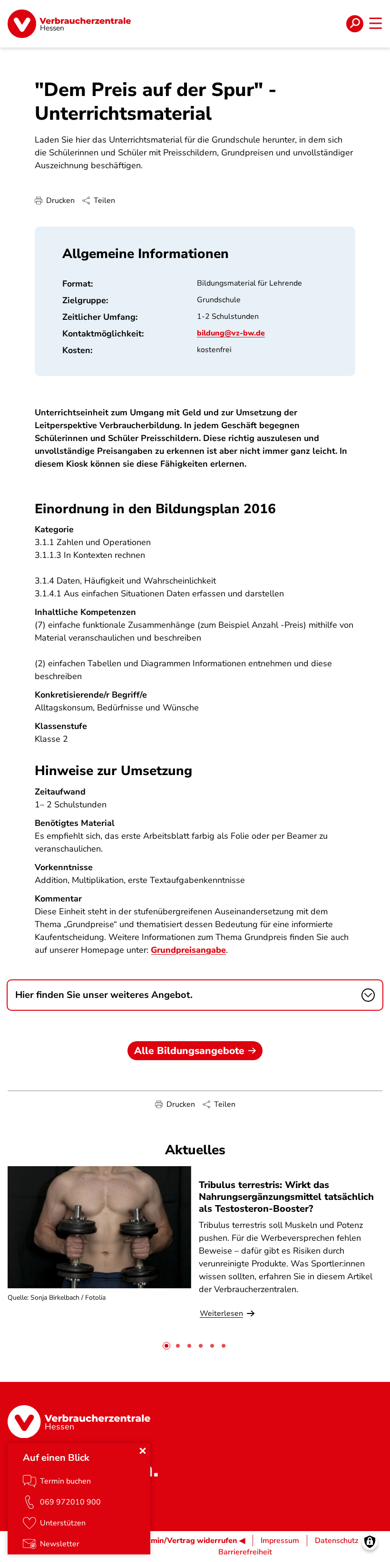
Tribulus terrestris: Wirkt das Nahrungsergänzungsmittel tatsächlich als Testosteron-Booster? (286, 1197)
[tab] (166, 1346)
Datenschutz (336, 1540)
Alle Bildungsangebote (189, 1050)
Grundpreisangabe (188, 950)
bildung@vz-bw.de (231, 333)
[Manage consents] (369, 1541)
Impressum (280, 1540)
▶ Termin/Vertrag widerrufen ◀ (188, 1540)
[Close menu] (142, 1451)
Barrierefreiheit (245, 1552)
